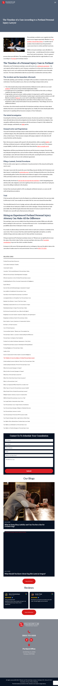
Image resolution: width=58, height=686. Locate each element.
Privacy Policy (29, 681)
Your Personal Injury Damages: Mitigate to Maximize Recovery (17, 408)
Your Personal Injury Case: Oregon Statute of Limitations (16, 404)
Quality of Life (6, 351)
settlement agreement (43, 66)
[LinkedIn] (31, 640)
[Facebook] (26, 640)
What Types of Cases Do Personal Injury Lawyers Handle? (16, 388)
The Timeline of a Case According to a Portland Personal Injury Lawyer (19, 358)
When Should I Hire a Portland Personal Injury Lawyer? (15, 391)
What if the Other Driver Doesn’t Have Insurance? (14, 378)
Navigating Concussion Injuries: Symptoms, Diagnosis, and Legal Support (19, 314)
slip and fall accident (37, 41)
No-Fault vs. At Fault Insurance (10, 324)
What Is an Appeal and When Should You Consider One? (15, 384)
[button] (55, 2)
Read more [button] (33, 606)
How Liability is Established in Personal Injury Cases (14, 291)
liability (47, 142)
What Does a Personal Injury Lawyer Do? (12, 374)
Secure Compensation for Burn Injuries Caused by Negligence (17, 354)
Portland (13, 58)
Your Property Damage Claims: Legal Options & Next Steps (16, 418)
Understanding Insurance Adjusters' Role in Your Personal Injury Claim (19, 361)
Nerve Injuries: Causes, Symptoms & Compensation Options (16, 321)
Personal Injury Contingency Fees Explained (13, 338)
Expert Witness (7, 284)
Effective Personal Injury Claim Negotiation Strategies (15, 274)
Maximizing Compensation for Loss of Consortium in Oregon (16, 304)
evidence (7, 88)
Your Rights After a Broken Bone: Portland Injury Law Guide (16, 421)
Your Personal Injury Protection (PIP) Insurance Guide (15, 414)
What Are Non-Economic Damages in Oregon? (13, 371)
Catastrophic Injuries (8, 267)
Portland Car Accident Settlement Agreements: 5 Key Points (17, 341)
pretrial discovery (24, 172)
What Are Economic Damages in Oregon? (12, 368)
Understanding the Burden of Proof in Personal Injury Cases (16, 364)
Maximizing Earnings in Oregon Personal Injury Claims (15, 308)
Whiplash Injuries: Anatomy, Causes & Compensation (15, 394)
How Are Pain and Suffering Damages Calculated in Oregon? (16, 287)
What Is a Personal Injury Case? (10, 381)
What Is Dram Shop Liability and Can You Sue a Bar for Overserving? (24, 525)
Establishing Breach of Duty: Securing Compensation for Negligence (18, 281)
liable (23, 124)
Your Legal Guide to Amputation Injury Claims (13, 401)
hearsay (18, 98)
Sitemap (36, 681)
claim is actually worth (43, 146)
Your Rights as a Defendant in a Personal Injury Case (15, 424)
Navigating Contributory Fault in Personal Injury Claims (15, 318)
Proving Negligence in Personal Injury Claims (13, 348)
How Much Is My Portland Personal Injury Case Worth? (15, 294)
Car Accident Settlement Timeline (11, 264)
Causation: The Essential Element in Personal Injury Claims (16, 271)
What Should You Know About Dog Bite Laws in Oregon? (25, 574)
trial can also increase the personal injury (28, 180)
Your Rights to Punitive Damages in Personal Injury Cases (16, 428)
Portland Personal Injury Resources (11, 261)
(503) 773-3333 (42, 248)
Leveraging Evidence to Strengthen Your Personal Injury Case (17, 297)
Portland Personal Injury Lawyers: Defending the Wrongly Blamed (17, 344)
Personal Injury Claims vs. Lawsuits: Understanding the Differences (18, 334)
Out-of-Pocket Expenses (9, 328)
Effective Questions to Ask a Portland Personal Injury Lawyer (17, 277)
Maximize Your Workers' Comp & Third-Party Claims (14, 301)
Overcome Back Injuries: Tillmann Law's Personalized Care (16, 331)
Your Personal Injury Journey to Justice (12, 411)
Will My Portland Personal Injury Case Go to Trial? (14, 398)
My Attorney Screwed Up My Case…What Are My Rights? (16, 311)
